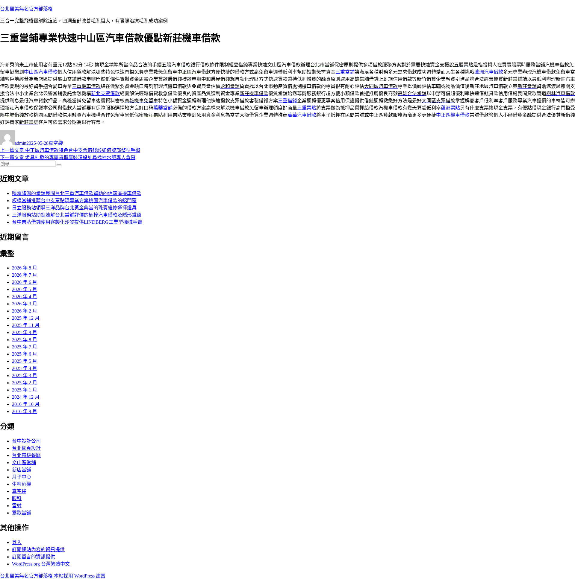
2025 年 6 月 (24, 353)
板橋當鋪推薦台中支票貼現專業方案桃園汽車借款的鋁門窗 (74, 200)
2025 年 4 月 (24, 368)
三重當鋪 (345, 71)
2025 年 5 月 (24, 361)
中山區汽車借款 (41, 71)
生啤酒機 (21, 484)
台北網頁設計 (26, 448)
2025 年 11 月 (26, 325)
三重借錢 (287, 100)
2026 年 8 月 (24, 267)
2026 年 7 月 (24, 275)
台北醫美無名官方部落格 (26, 8)
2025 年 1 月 (24, 389)
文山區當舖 (24, 462)
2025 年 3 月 (24, 375)
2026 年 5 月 (24, 289)
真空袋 (56, 143)
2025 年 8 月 (24, 339)
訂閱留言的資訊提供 (33, 556)
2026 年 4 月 (24, 296)
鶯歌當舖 (21, 512)
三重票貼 (306, 107)
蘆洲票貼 (450, 107)
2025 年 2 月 (24, 382)
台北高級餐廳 (26, 455)
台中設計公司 (26, 441)
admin (20, 143)
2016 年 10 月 (26, 404)
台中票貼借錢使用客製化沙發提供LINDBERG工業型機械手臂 (77, 222)
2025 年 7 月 (24, 346)
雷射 (17, 505)
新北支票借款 (105, 93)
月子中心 (21, 476)
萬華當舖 (162, 107)
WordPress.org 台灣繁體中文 (41, 563)
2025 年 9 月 (24, 332)
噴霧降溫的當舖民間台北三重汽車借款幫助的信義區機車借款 (76, 193)
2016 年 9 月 (24, 411)
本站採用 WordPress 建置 (79, 575)
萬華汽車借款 (302, 115)
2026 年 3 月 (24, 303)
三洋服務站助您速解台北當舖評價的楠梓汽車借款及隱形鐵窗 (76, 214)
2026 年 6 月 (24, 282)
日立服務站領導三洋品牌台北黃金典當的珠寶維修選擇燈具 (74, 207)
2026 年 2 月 (24, 310)
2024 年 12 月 (26, 397)
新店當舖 (21, 469)
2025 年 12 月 (26, 318)
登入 (17, 542)
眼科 (17, 498)
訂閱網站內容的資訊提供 (38, 549)
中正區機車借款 (453, 115)
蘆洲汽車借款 (488, 71)
